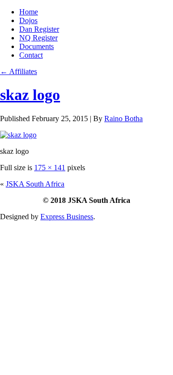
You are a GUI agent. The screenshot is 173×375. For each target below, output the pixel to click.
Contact (31, 55)
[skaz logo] (18, 135)
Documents (36, 46)
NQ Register (38, 38)
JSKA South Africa (35, 184)
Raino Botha (123, 118)
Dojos (28, 20)
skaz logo (30, 94)
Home (28, 12)
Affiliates (18, 71)
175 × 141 (49, 167)
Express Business (66, 216)
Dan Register (39, 29)
